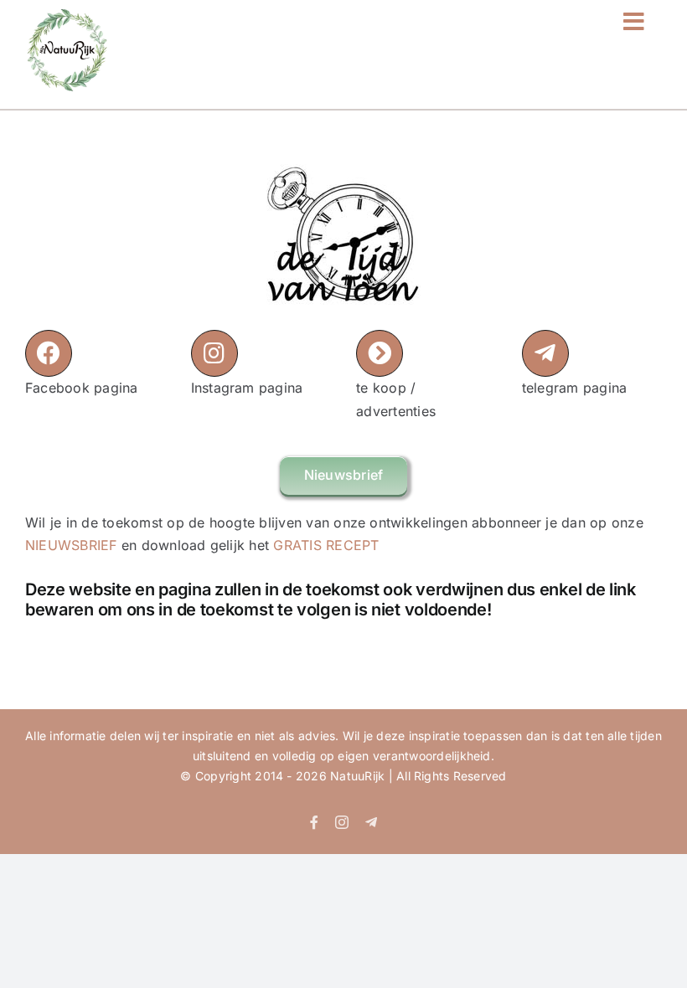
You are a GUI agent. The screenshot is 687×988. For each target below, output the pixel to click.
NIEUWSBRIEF (71, 545)
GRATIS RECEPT (326, 545)
